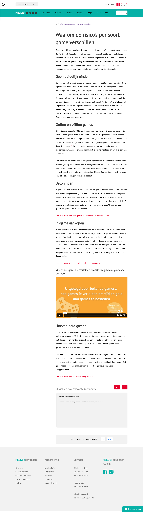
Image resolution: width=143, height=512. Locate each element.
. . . (56, 24)
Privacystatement (22, 479)
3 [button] (71, 145)
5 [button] (121, 361)
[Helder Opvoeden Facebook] (105, 473)
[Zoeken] (125, 13)
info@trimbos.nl (81, 494)
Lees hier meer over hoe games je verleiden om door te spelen (82, 215)
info (50, 468)
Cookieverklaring (22, 471)
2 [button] (120, 82)
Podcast (18, 483)
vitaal (51, 483)
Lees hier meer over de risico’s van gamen (73, 376)
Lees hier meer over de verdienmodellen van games (78, 263)
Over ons (19, 468)
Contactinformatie (23, 475)
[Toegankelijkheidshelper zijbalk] (3, 4)
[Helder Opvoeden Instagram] (112, 473)
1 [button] (76, 53)
